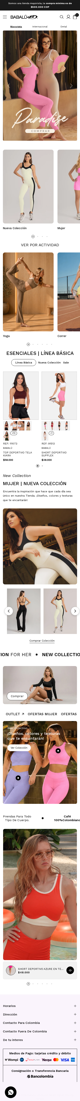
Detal (64, 25)
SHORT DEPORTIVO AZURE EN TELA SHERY (40, 967)
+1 (51, 431)
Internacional (40, 25)
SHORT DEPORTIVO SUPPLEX (54, 452)
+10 (14, 431)
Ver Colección (19, 746)
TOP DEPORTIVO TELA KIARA (17, 452)
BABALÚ (7, 446)
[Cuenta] (68, 15)
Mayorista (16, 25)
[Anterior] (8, 609)
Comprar (17, 694)
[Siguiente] (75, 609)
